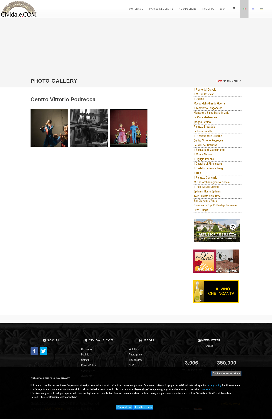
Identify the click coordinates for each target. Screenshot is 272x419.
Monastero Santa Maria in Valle (211, 112)
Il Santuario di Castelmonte (209, 150)
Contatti (85, 359)
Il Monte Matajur (203, 154)
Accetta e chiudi (143, 407)
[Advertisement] (136, 47)
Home (219, 80)
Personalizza (124, 407)
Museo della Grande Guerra (209, 103)
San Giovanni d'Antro (205, 200)
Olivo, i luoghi (201, 210)
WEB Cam (134, 349)
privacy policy (214, 385)
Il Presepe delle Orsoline (208, 136)
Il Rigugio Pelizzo (204, 159)
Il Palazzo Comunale (205, 177)
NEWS (132, 365)
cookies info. (207, 389)
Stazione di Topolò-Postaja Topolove (215, 205)
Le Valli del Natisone (205, 145)
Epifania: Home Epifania (207, 191)
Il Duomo (199, 99)
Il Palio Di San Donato (206, 187)
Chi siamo (86, 349)
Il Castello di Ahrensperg (208, 163)
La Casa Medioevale (205, 117)
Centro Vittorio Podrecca (208, 140)
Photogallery (135, 354)
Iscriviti (209, 346)
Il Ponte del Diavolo (205, 89)
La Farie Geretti (203, 131)
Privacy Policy (88, 365)
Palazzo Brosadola (204, 126)
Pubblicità (86, 354)
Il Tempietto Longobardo (208, 108)
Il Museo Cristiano (204, 94)
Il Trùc (197, 173)
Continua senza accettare (226, 373)
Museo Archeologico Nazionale (212, 182)
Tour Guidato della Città (207, 196)
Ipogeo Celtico (202, 122)
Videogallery (135, 359)
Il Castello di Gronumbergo (209, 168)
